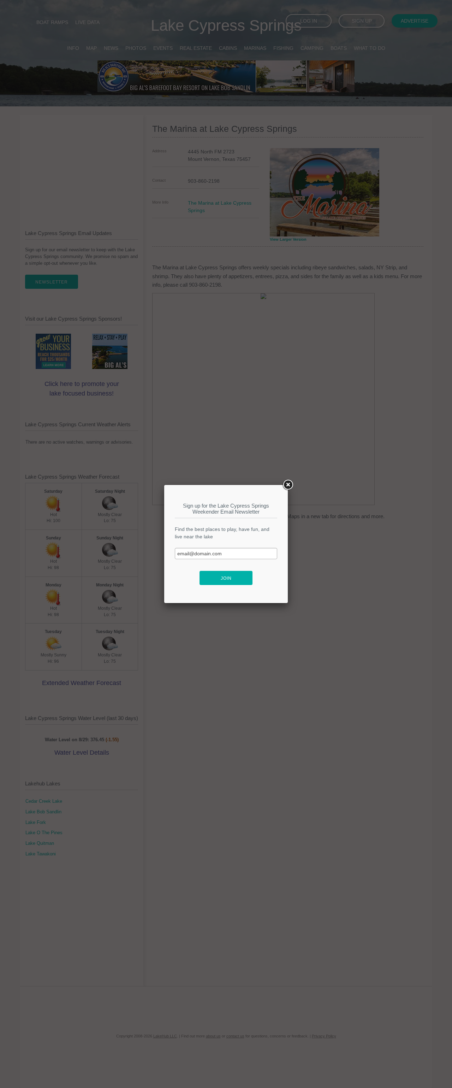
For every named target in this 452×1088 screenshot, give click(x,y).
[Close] (287, 485)
